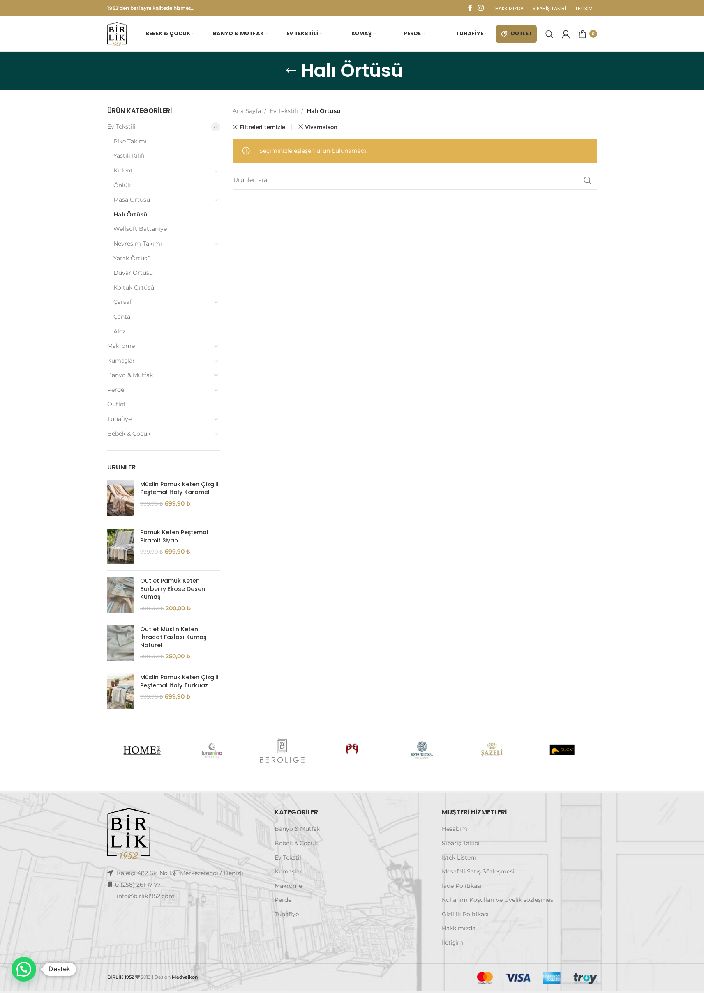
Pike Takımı (130, 141)
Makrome (121, 345)
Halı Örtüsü (130, 214)
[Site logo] (117, 33)
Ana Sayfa (247, 111)
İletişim (452, 942)
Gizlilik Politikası (465, 914)
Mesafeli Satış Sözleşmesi (478, 871)
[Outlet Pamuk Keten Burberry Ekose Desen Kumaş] (120, 595)
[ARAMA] (587, 180)
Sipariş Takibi (461, 843)
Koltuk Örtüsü (133, 287)
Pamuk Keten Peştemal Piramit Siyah (174, 537)
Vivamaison (321, 127)
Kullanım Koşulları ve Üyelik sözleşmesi (498, 899)
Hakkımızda (458, 928)
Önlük (122, 185)
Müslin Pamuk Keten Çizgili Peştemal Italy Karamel (179, 488)
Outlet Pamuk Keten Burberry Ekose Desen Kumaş (172, 589)
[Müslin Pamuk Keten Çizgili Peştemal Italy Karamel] (120, 498)
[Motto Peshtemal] (422, 750)
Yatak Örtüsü (132, 258)
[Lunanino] (212, 750)
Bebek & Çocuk (128, 433)
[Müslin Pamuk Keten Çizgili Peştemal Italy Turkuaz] (120, 691)
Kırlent (123, 170)
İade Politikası (462, 886)
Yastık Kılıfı (129, 155)
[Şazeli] (492, 750)
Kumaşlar (121, 360)
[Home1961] (142, 750)
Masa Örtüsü (131, 199)
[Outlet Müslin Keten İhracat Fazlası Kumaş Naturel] (120, 643)
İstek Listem (459, 857)
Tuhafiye (119, 419)
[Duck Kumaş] (562, 750)
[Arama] (549, 34)
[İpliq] (352, 750)
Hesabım (454, 828)
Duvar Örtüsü (133, 272)
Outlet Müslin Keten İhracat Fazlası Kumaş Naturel (173, 637)
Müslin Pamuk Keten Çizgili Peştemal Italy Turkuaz (179, 681)
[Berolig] (282, 750)
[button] (24, 969)
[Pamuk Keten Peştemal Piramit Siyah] (120, 546)
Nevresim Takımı (137, 243)
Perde (115, 389)
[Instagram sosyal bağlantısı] (480, 8)
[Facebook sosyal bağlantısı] (470, 8)
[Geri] (291, 70)
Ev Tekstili (121, 126)
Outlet (116, 404)
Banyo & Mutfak (130, 375)
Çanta (121, 316)
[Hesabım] (566, 34)
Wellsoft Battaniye (140, 228)
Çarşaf (122, 302)
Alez (119, 331)
